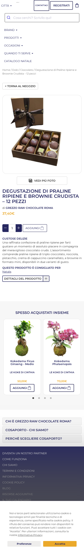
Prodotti (12, 37)
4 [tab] (51, 398)
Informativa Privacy (18, 476)
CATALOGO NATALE (18, 61)
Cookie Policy (13, 482)
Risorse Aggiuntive (17, 494)
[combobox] (42, 17)
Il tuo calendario (16, 500)
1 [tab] (33, 398)
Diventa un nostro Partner (24, 453)
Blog (6, 488)
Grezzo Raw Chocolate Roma (29, 208)
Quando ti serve (17, 53)
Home (6, 69)
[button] (25, 279)
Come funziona (14, 459)
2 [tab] (39, 398)
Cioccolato (26, 69)
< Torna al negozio (20, 86)
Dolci (15, 69)
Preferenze (24, 544)
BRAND (9, 30)
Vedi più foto (44, 180)
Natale (6, 271)
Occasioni (12, 45)
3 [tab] (45, 398)
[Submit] (9, 17)
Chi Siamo (9, 465)
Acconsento (60, 544)
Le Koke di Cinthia (22, 372)
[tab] (42, 421)
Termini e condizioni (18, 471)
